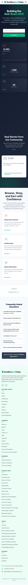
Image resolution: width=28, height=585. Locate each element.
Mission (4, 427)
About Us (4, 424)
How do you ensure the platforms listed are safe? (12, 323)
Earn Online (5, 401)
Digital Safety (5, 485)
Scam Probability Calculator (9, 541)
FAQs (3, 435)
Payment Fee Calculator (8, 539)
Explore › (5, 89)
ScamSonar (5, 474)
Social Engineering (6, 415)
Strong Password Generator (9, 533)
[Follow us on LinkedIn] (6, 385)
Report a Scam (5, 494)
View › (4, 53)
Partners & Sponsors (7, 462)
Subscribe (4, 438)
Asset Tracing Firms (7, 505)
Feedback (4, 561)
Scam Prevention (6, 499)
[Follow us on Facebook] (3, 385)
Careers (4, 441)
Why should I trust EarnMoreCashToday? (9, 341)
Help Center (5, 558)
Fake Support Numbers (8, 510)
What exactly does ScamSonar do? (12, 318)
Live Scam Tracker (6, 502)
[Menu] (2, 2)
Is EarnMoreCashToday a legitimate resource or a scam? (12, 312)
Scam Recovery (6, 477)
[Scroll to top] (25, 579)
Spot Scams (5, 483)
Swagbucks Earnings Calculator (10, 544)
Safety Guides (5, 412)
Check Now (14, 35)
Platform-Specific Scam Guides (10, 508)
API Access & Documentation (9, 452)
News (3, 393)
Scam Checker (5, 528)
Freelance (4, 404)
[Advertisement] (14, 114)
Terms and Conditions (7, 449)
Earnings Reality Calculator (9, 536)
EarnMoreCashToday (17, 578)
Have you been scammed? (14, 355)
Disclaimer (4, 446)
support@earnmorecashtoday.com (13, 571)
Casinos (4, 409)
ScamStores (5, 398)
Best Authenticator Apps (8, 530)
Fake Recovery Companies (9, 516)
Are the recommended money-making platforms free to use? (11, 330)
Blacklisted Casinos (7, 513)
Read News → (7, 277)
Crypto (3, 407)
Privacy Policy (5, 443)
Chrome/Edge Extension (8, 547)
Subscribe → (7, 253)
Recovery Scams (6, 480)
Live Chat (4, 555)
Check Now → (7, 230)
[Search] (25, 2)
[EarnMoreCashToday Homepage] (12, 371)
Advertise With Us (6, 460)
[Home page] (14, 2)
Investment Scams (6, 488)
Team (3, 430)
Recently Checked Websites (9, 496)
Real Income (5, 491)
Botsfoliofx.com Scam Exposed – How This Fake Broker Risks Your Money (13, 174)
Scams (3, 396)
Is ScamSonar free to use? (10, 336)
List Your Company (7, 465)
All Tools (4, 525)
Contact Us (4, 432)
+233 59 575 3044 (9, 568)
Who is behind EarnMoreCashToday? (12, 347)
